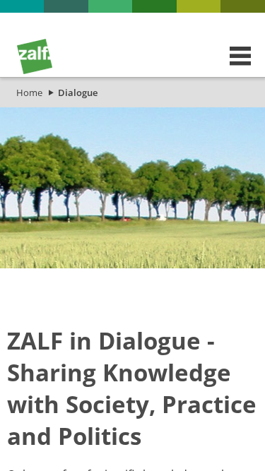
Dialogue (78, 92)
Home (29, 92)
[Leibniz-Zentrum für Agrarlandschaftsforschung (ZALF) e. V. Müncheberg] (34, 70)
